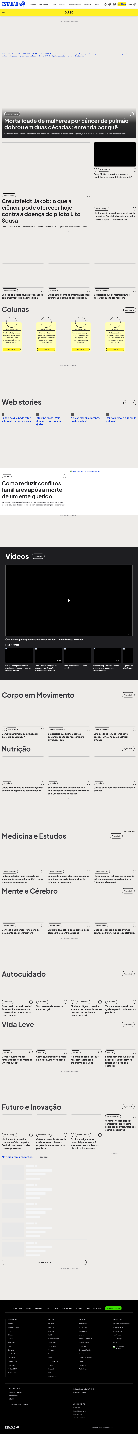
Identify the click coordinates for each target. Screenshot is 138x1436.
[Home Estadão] (13, 4)
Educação (11, 1342)
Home (28, 1308)
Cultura (10, 1339)
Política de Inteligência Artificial (84, 1389)
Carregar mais (43, 1262)
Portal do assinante (79, 1411)
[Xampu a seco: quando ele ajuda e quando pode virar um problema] (120, 990)
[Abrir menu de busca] (134, 12)
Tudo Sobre (52, 1346)
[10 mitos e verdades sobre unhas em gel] (51, 990)
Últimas (51, 1350)
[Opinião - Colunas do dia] (109, 4)
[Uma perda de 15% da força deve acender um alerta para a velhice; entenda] (115, 715)
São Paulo (51, 1331)
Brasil (10, 1331)
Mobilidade (52, 1320)
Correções (76, 1408)
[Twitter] (121, 1427)
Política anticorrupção (15, 1392)
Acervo (10, 1323)
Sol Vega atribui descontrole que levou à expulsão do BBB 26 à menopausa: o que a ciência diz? (115, 338)
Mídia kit (11, 1399)
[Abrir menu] (3, 12)
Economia (11, 1357)
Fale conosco (77, 1414)
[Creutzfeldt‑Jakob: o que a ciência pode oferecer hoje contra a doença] (69, 911)
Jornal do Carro (66, 1308)
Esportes (11, 1350)
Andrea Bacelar (80, 329)
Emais (10, 1346)
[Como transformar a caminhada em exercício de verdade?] (23, 715)
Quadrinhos (83, 1331)
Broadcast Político (85, 1350)
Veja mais (128, 310)
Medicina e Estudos (12, 114)
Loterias (81, 1335)
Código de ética (13, 1395)
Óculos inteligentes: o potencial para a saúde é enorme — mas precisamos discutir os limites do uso (11, 338)
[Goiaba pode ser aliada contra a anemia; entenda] (115, 768)
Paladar (55, 1308)
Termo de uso (15, 1408)
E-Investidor (38, 1308)
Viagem (50, 1354)
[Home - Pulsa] (69, 12)
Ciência (10, 1335)
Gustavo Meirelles (12, 329)
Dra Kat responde (46, 329)
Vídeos (50, 1365)
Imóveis (81, 1361)
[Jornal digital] (114, 4)
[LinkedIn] (132, 1427)
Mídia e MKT (12, 1369)
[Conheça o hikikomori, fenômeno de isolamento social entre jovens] (23, 911)
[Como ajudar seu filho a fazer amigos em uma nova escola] (51, 1041)
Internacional (12, 1361)
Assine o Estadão (113, 1308)
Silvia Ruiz (115, 329)
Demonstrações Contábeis (19, 1404)
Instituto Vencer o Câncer (121, 1323)
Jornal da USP (117, 1331)
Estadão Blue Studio (85, 1357)
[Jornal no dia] (121, 1360)
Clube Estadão (18, 1308)
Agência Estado (84, 1342)
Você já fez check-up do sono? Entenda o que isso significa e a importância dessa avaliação (80, 338)
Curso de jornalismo (80, 1392)
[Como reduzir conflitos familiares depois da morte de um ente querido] (17, 1041)
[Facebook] (116, 1427)
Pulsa (47, 1308)
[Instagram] (126, 1427)
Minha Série (12, 1373)
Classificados (83, 1354)
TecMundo (78, 1308)
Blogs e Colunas (13, 1327)
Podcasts (51, 1369)
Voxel (50, 1357)
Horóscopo (83, 1327)
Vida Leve (7, 476)
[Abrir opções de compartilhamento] (131, 114)
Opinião (51, 1323)
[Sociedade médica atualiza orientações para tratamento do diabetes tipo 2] (23, 275)
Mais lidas (11, 1365)
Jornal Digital (97, 1308)
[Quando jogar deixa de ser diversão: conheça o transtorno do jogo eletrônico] (115, 911)
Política (51, 1327)
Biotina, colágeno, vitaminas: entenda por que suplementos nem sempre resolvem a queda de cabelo (46, 338)
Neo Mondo (117, 1335)
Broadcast (82, 1346)
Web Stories (52, 1376)
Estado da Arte (118, 1327)
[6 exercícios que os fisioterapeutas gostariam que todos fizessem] (115, 275)
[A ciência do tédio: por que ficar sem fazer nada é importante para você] (86, 1041)
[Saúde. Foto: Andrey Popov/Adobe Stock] (103, 490)
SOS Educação (117, 1339)
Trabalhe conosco (79, 1418)
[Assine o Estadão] (121, 4)
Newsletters (83, 1323)
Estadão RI (82, 1365)
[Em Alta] (105, 4)
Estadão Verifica (13, 1354)
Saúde (50, 1335)
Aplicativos (83, 1369)
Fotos (50, 1373)
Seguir (10, 349)
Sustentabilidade (54, 1339)
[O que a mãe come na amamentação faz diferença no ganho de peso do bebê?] (69, 275)
